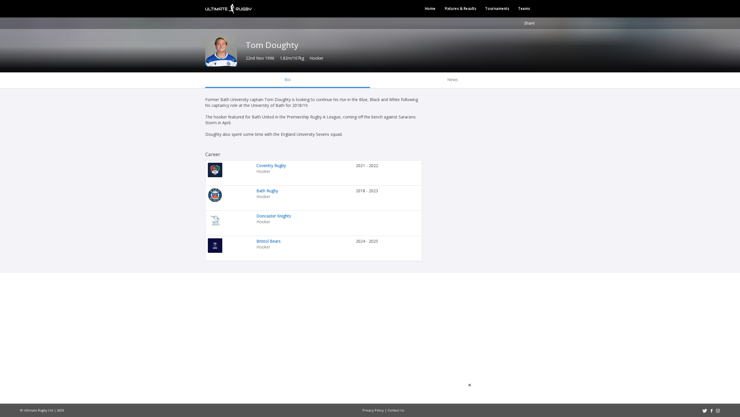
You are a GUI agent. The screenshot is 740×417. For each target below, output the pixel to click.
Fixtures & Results (460, 8)
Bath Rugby (267, 190)
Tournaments (497, 8)
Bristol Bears (268, 241)
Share (529, 23)
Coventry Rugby (271, 165)
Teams (524, 8)
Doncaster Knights (273, 216)
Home (430, 8)
